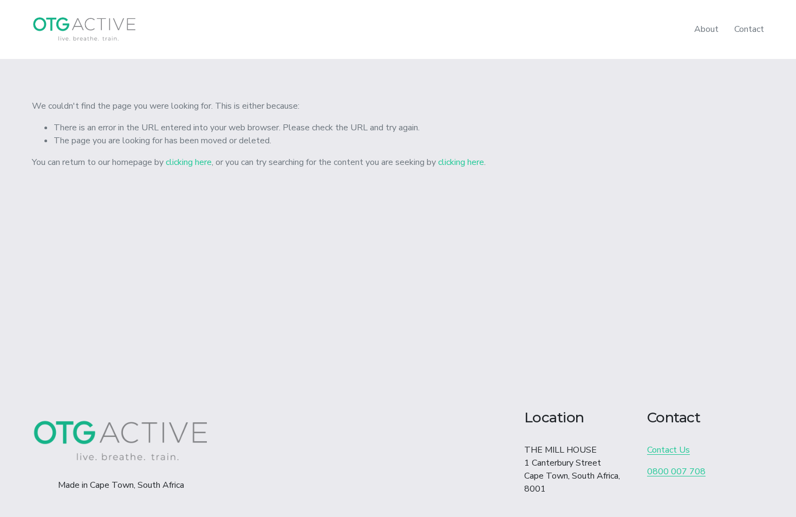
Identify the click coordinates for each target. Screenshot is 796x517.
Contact (749, 29)
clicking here (189, 162)
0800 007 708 (676, 472)
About (706, 29)
